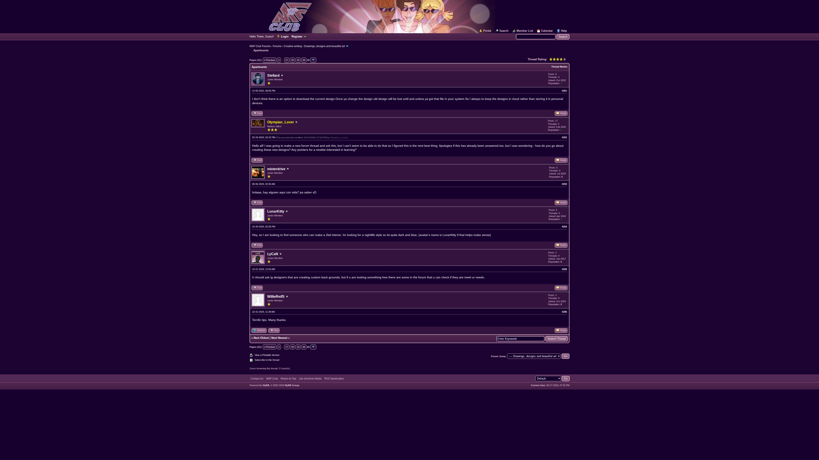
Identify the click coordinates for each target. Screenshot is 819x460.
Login (285, 36)
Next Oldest (261, 337)
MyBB (266, 385)
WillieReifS (276, 296)
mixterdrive (276, 169)
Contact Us (257, 378)
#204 (564, 226)
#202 (564, 137)
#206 (564, 311)
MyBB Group (292, 385)
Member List (525, 30)
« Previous (269, 60)
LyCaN (272, 254)
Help (564, 30)
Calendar (547, 30)
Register (297, 36)
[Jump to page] (313, 60)
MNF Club (272, 378)
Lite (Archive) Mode (310, 378)
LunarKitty (275, 211)
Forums (277, 46)
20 (304, 60)
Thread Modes (559, 66)
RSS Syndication (334, 378)
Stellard (273, 75)
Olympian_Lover (338, 137)
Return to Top (288, 378)
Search (503, 30)
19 (298, 60)
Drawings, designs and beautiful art (324, 46)
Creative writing (293, 46)
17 (286, 60)
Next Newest (279, 337)
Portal (487, 30)
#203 (564, 184)
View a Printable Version (267, 355)
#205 (564, 269)
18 (292, 60)
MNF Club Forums (260, 46)
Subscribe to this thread (267, 360)
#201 (564, 90)
